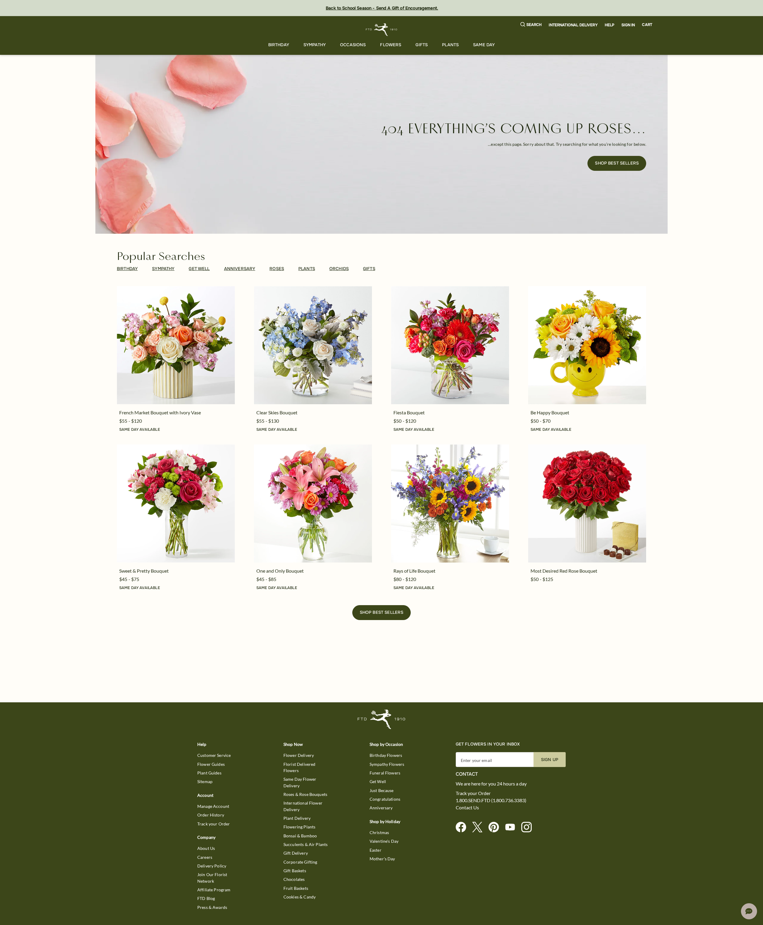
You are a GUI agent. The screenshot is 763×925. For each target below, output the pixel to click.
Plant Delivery (297, 818)
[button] (531, 25)
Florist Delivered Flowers (299, 767)
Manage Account (213, 806)
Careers (204, 857)
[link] (176, 345)
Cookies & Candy (299, 896)
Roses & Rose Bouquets (305, 794)
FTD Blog (206, 898)
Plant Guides (209, 772)
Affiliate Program (214, 889)
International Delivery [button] (573, 25)
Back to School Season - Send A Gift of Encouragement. (382, 8)
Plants (450, 44)
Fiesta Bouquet (409, 412)
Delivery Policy (211, 865)
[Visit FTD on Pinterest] (496, 827)
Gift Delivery (295, 853)
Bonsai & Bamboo (300, 835)
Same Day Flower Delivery (299, 782)
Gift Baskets (294, 870)
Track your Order (213, 823)
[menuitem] (278, 45)
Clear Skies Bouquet (276, 412)
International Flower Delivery (302, 806)
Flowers (390, 44)
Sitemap (205, 781)
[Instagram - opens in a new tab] (528, 827)
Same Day (484, 44)
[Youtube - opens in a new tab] (512, 827)
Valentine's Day (384, 841)
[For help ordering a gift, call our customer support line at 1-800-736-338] (381, 29)
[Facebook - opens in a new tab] (463, 827)
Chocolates (294, 879)
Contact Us (467, 807)
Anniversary (381, 807)
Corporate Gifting (300, 861)
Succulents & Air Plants (305, 844)
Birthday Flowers (386, 755)
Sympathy (314, 44)
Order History (210, 814)
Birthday (278, 44)
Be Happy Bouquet (550, 412)
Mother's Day (382, 858)
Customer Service (214, 755)
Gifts (421, 44)
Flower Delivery (298, 755)
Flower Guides (211, 764)
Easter (376, 850)
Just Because (382, 790)
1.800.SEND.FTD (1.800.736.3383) (491, 800)
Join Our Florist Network (212, 877)
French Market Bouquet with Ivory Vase (160, 412)
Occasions (353, 44)
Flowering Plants (299, 826)
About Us (206, 848)
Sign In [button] (628, 25)
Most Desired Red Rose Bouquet (564, 571)
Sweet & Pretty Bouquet (144, 571)
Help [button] (610, 25)
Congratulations (385, 799)
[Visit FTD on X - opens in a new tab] (479, 827)
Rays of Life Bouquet (414, 571)
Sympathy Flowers (387, 764)
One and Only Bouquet (280, 571)
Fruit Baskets (295, 888)
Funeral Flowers (385, 772)
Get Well (378, 781)
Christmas (379, 832)
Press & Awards (212, 907)
